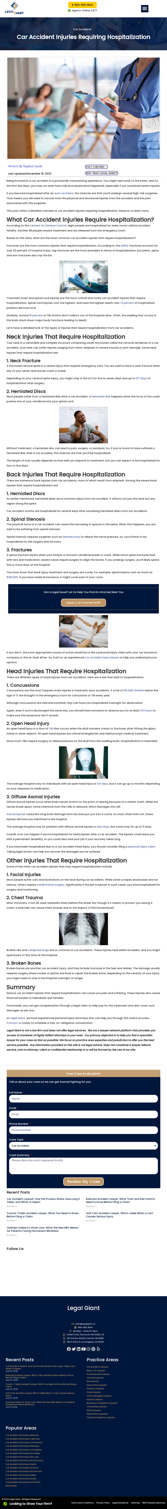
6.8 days (102, 784)
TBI (51, 728)
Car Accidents (82, 29)
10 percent (36, 315)
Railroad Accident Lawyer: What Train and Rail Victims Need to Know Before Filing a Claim (120, 1200)
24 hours (146, 710)
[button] (144, 8)
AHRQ (124, 246)
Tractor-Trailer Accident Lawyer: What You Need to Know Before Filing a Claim (42, 1215)
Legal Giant (17, 1018)
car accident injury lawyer (102, 657)
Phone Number (19, 1124)
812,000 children (133, 690)
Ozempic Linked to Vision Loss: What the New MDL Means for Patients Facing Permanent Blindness (42, 1229)
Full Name (16, 1092)
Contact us (14, 1023)
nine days (103, 827)
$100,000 (12, 577)
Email (13, 1108)
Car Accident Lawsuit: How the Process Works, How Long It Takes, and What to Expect (43, 1200)
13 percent (127, 303)
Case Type (16, 1139)
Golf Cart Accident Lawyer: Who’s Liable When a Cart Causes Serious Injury (119, 1215)
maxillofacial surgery (50, 885)
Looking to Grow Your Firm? (31, 1504)
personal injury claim (141, 846)
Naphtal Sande (25, 166)
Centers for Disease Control (48, 225)
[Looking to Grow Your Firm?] (5, 1504)
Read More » (12, 1206)
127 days (141, 378)
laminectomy (71, 537)
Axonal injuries (16, 814)
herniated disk (100, 396)
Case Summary (19, 1155)
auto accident (63, 193)
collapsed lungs (38, 950)
